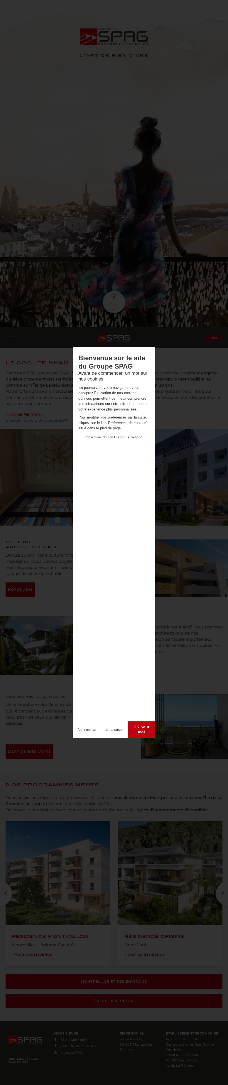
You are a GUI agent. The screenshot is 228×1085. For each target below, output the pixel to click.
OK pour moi (141, 729)
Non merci (87, 729)
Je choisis (114, 729)
